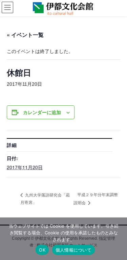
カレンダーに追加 (42, 112)
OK (42, 250)
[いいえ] (118, 238)
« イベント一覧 (25, 34)
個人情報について (73, 250)
